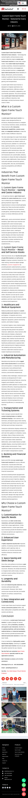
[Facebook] (3, 787)
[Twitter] (9, 787)
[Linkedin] (7, 787)
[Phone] (24, 780)
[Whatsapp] (24, 785)
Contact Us (5, 768)
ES (25, 9)
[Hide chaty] (24, 794)
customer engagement (13, 265)
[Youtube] (5, 787)
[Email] (24, 790)
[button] (18, 9)
